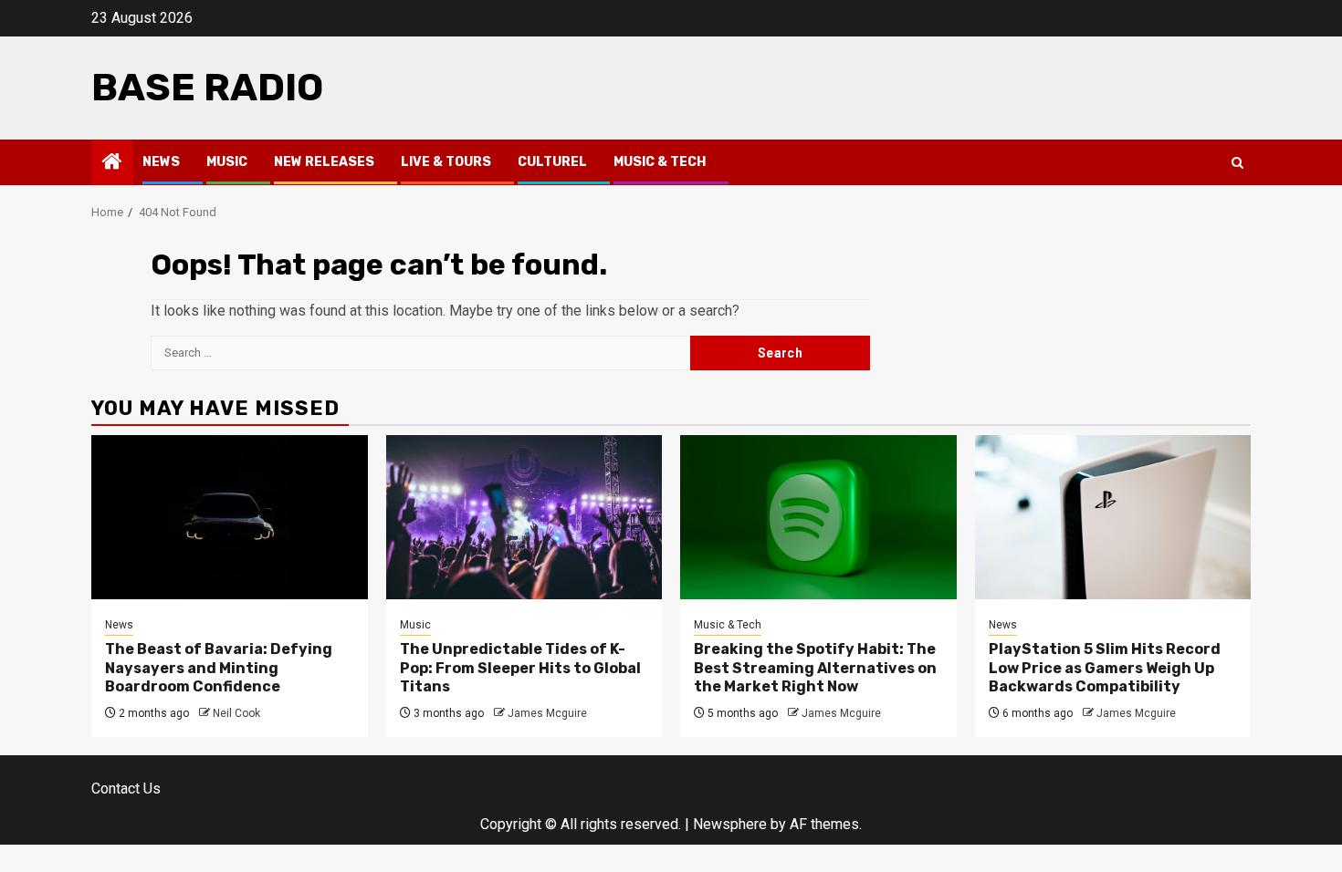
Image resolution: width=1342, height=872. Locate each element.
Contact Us (126, 788)
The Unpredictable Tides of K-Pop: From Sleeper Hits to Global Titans (520, 668)
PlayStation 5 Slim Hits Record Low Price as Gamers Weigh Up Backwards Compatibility (1105, 668)
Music (226, 162)
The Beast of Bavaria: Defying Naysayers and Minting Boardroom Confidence (218, 668)
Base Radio (207, 87)
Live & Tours (446, 162)
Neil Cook (236, 713)
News (161, 162)
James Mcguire (547, 713)
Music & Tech (659, 162)
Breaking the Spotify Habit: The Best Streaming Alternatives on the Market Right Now (815, 668)
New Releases (324, 162)
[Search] (1237, 163)
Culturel (552, 162)
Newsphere (730, 824)
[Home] (112, 163)
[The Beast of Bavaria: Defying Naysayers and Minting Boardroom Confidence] (229, 517)
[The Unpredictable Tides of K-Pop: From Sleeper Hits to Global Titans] (524, 517)
